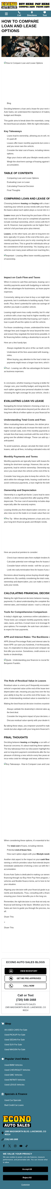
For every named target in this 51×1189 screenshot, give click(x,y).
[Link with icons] (4, 1146)
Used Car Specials (12, 1100)
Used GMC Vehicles (13, 1075)
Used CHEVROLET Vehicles (17, 1070)
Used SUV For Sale (13, 1045)
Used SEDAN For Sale (14, 1040)
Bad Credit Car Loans (14, 1105)
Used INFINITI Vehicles (14, 1080)
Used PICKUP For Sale (14, 1035)
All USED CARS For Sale (15, 1030)
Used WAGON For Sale (14, 1049)
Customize (25, 1185)
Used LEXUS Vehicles (14, 1085)
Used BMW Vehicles (13, 1065)
